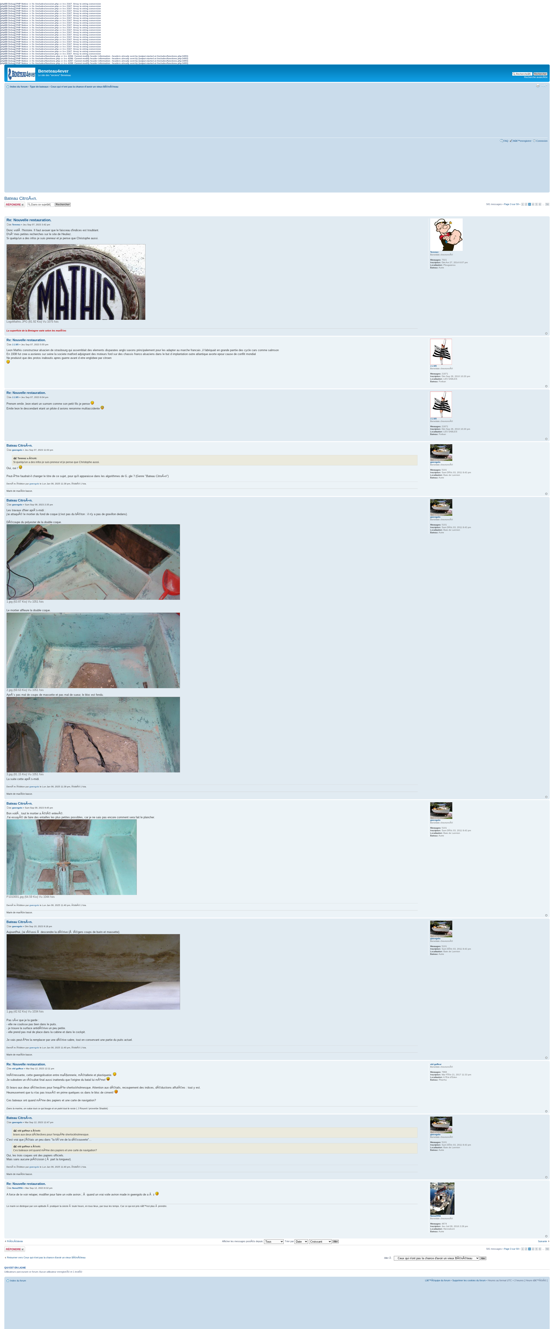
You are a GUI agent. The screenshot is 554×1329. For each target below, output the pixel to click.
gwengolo (17, 450)
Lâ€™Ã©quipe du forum (437, 1280)
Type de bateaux (39, 86)
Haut (546, 333)
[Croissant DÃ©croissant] (324, 1241)
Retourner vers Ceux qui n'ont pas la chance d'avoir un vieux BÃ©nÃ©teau (46, 1257)
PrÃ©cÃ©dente (15, 1241)
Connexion (542, 141)
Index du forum (19, 86)
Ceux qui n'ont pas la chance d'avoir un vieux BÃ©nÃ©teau (84, 86)
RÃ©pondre (10, 203)
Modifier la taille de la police (544, 86)
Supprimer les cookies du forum (469, 1280)
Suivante (542, 1241)
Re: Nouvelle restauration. (29, 220)
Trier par (290, 1241)
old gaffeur (17, 1068)
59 (547, 204)
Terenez (16, 224)
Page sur (511, 204)
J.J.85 (15, 344)
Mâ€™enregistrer (522, 141)
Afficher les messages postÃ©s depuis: (243, 1241)
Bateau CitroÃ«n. (20, 198)
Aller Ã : (388, 1258)
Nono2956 (17, 1188)
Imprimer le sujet (537, 86)
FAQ (506, 141)
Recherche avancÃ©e (536, 77)
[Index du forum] (21, 73)
